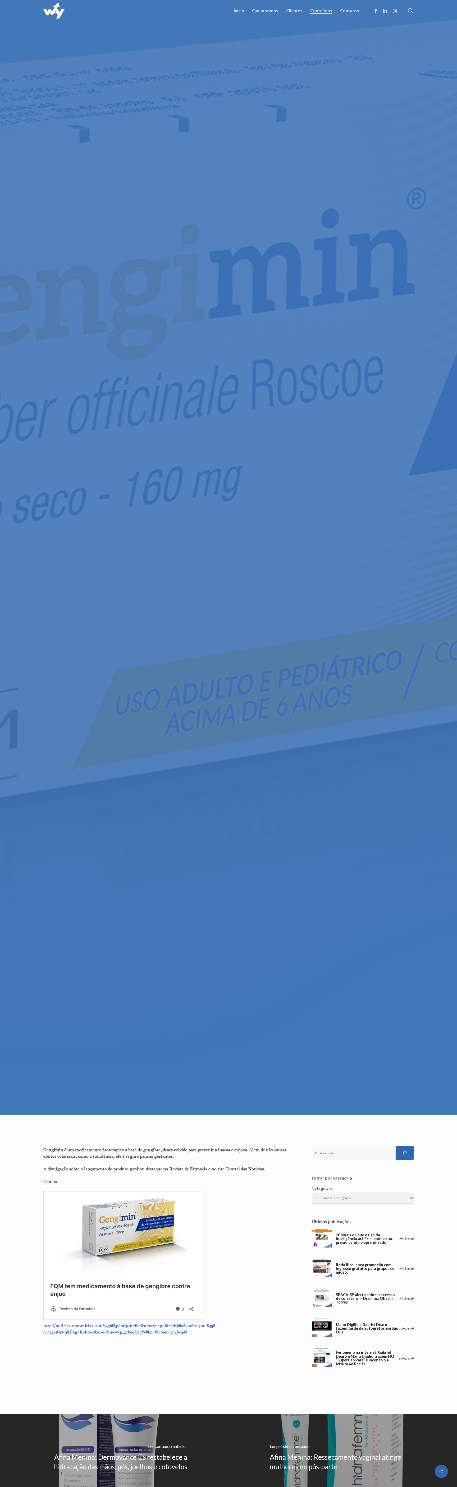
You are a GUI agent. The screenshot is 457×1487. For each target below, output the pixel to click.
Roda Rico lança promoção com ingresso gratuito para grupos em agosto (365, 1268)
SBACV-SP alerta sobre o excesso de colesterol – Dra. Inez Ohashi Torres (365, 1298)
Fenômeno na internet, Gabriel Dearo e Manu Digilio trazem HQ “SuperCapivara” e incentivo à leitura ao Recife (365, 1358)
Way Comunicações (198, 695)
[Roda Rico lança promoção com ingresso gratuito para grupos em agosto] (322, 1269)
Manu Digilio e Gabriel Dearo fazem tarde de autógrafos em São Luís (367, 1328)
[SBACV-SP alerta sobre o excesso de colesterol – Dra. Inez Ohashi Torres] (322, 1298)
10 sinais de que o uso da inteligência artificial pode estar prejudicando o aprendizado (364, 1239)
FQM (228, 649)
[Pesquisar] (405, 1153)
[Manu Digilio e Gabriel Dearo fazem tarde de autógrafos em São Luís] (322, 1328)
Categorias (322, 1188)
